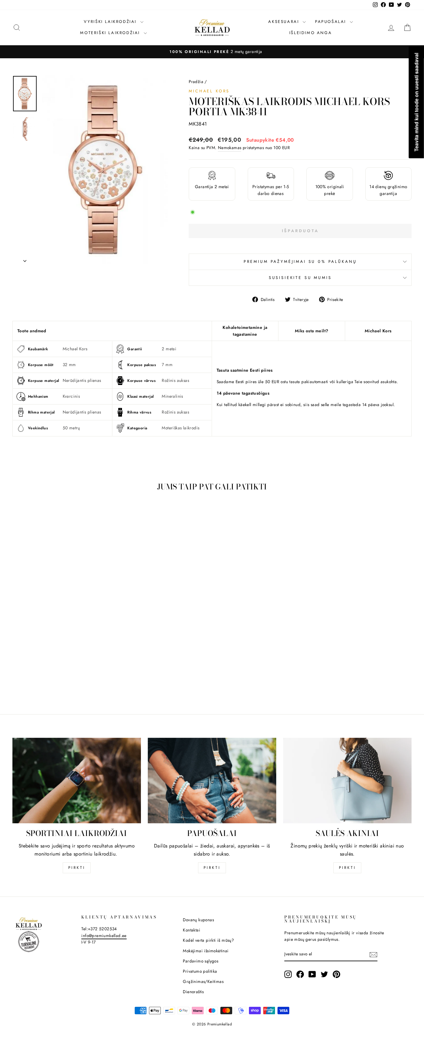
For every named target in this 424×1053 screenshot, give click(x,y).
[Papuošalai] (212, 780)
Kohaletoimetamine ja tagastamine (245, 330)
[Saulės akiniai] (347, 780)
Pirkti (76, 867)
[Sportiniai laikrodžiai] (76, 780)
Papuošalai (331, 21)
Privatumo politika (200, 971)
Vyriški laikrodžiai (111, 21)
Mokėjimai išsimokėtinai (205, 951)
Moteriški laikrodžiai (111, 33)
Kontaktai (191, 930)
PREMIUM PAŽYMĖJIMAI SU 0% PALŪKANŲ (300, 261)
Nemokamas (229, 147)
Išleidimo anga (310, 33)
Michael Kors (209, 91)
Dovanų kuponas (198, 920)
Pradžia (196, 81)
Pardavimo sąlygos (200, 961)
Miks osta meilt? (311, 331)
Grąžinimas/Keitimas (203, 981)
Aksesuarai (284, 21)
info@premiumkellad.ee (103, 935)
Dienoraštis (193, 992)
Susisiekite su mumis (300, 278)
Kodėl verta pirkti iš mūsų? (208, 940)
